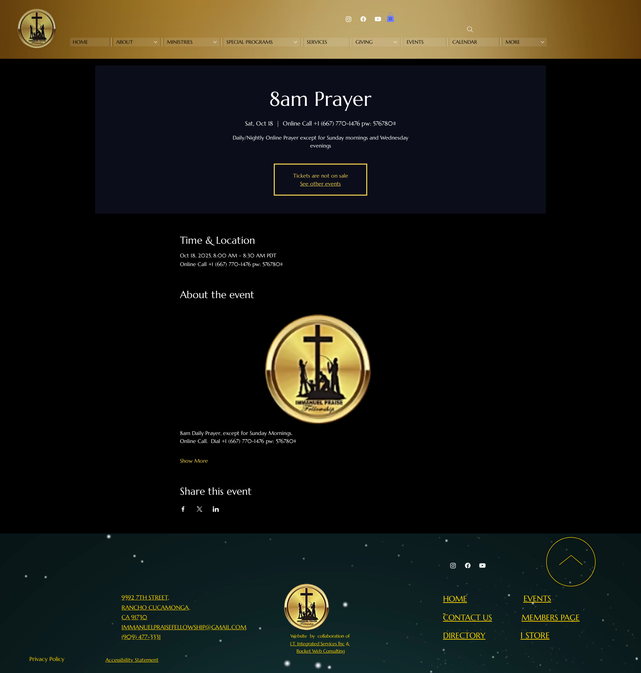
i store (535, 635)
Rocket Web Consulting (320, 651)
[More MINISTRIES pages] (215, 42)
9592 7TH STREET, (145, 597)
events (537, 598)
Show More (194, 460)
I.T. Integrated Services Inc (317, 644)
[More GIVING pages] (395, 42)
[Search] (470, 29)
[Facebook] (363, 19)
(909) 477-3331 (141, 637)
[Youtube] (378, 19)
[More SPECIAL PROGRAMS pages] (295, 42)
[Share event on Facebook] (183, 509)
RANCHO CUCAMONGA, (156, 607)
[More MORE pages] (542, 42)
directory (464, 635)
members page (550, 617)
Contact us (467, 617)
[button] (390, 17)
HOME (455, 599)
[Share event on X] (199, 509)
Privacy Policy (46, 659)
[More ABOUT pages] (155, 42)
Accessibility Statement (132, 660)
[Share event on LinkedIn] (216, 509)
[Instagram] (348, 19)
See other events (320, 183)
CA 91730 (134, 617)
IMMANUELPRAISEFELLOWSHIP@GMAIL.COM (184, 627)
